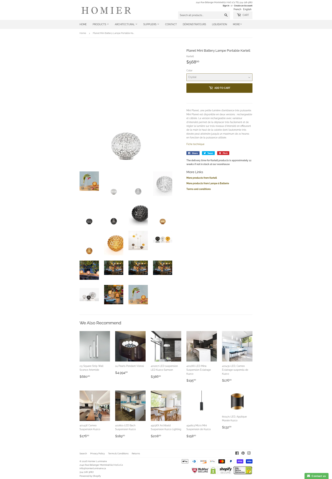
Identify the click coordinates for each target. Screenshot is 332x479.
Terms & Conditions (118, 453)
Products (100, 24)
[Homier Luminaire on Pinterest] (243, 453)
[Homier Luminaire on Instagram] (249, 453)
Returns (136, 453)
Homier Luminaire (97, 461)
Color (189, 70)
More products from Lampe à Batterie (207, 183)
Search (83, 453)
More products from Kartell (201, 177)
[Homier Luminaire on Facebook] (237, 453)
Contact (171, 24)
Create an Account (243, 5)
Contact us (318, 476)
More (236, 24)
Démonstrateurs (194, 24)
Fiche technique (195, 144)
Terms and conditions (198, 189)
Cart (245, 15)
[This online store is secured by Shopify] (221, 473)
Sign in (226, 5)
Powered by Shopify (90, 476)
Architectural (125, 24)
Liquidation (219, 24)
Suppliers (150, 24)
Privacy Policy (97, 453)
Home (83, 24)
